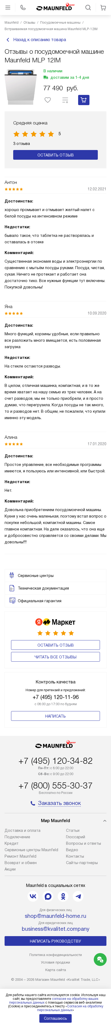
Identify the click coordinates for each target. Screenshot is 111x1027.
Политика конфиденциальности (55, 955)
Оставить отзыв (55, 155)
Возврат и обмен (21, 863)
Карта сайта (55, 970)
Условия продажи (55, 962)
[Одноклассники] (63, 896)
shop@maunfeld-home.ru (55, 916)
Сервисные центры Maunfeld (31, 850)
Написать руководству (55, 941)
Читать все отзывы (55, 657)
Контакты (75, 856)
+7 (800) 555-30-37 (55, 785)
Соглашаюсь (55, 1018)
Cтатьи (72, 830)
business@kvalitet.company (55, 929)
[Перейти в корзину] (103, 7)
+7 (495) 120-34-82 (55, 761)
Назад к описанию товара (39, 39)
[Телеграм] (78, 896)
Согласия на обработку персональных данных (70, 1008)
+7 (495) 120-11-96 (56, 697)
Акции (10, 869)
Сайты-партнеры (82, 863)
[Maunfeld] (55, 7)
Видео (72, 850)
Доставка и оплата (22, 830)
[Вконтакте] (32, 896)
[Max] (48, 896)
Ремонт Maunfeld (20, 856)
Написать (55, 716)
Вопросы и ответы (83, 843)
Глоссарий (75, 837)
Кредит (12, 843)
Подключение (17, 837)
